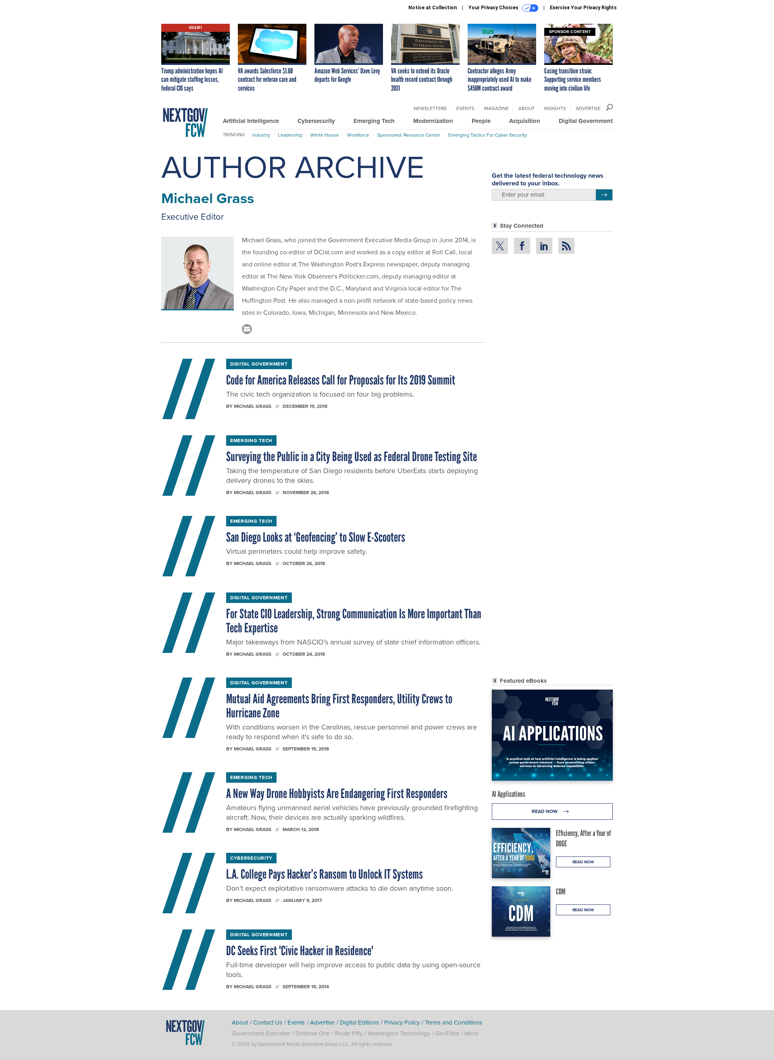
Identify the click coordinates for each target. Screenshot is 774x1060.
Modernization (433, 120)
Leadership (290, 135)
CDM (561, 891)
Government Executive (261, 1033)
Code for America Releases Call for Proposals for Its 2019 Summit (340, 380)
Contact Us (267, 1022)
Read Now (545, 811)
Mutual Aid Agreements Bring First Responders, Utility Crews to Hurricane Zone (339, 706)
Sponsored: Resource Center (408, 135)
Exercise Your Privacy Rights (583, 7)
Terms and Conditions (453, 1022)
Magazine (496, 108)
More (471, 1033)
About (526, 108)
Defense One (312, 1033)
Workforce (358, 135)
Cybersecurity (316, 120)
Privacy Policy (402, 1022)
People (481, 120)
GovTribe (447, 1033)
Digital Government (586, 120)
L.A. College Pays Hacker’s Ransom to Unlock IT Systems (324, 874)
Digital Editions (359, 1022)
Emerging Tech (374, 120)
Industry (261, 135)
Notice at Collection (432, 7)
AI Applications (508, 794)
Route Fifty (348, 1033)
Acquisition (524, 120)
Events (465, 108)
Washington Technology (399, 1033)
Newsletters (430, 108)
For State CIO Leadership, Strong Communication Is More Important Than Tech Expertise (353, 621)
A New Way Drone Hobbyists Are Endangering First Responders (336, 793)
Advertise (588, 108)
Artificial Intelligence (251, 120)
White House (324, 135)
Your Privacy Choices (494, 7)
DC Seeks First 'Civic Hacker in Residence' (299, 950)
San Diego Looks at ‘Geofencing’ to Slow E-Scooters (315, 537)
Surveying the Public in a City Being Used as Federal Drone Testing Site (351, 456)
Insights (555, 108)
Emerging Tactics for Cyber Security (487, 135)
